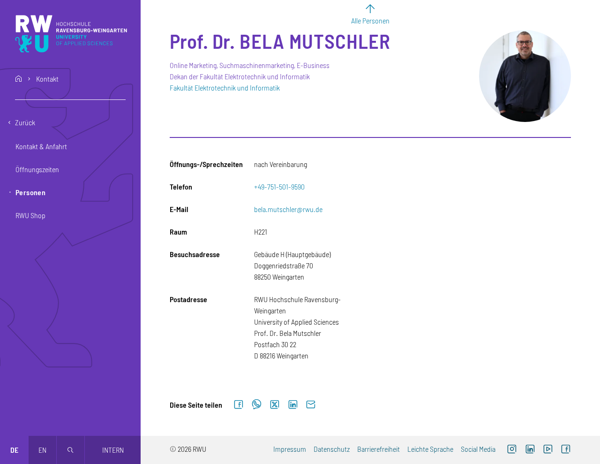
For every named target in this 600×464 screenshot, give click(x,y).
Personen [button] (30, 192)
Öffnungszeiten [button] (37, 169)
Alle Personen (370, 20)
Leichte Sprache (430, 448)
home (18, 79)
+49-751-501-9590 (279, 186)
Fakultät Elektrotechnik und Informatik (225, 87)
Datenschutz (332, 448)
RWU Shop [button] (30, 215)
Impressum (289, 448)
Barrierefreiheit (378, 448)
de (14, 449)
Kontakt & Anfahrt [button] (41, 146)
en (42, 449)
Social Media (478, 448)
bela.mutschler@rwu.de (288, 209)
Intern (113, 449)
